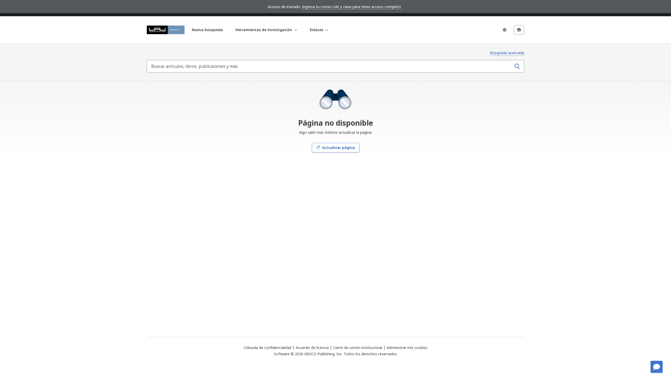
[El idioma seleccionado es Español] (505, 30)
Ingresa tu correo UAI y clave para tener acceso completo (351, 6)
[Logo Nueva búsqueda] (166, 29)
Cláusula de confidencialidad (267, 347)
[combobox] (329, 66)
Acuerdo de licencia (312, 347)
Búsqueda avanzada (507, 52)
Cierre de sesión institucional (357, 347)
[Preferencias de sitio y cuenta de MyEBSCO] (519, 30)
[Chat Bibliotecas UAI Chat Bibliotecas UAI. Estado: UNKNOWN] (657, 367)
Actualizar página (338, 147)
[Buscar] (517, 66)
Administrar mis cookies (407, 348)
